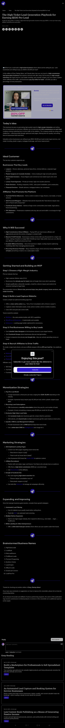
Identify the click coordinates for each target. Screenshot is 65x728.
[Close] (52, 351)
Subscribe (35, 370)
